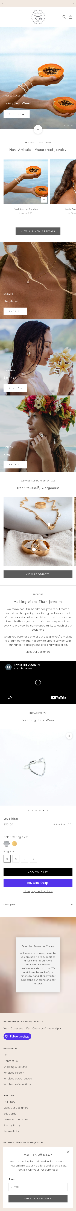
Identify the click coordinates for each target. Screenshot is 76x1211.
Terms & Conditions (16, 1119)
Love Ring (11, 818)
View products (38, 574)
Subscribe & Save (38, 1198)
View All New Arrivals (38, 231)
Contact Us (11, 1061)
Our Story (9, 1102)
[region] (38, 78)
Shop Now (17, 114)
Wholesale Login (14, 1072)
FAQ (6, 1055)
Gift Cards (10, 1113)
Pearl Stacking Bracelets (26, 209)
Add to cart (38, 872)
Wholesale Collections (17, 1084)
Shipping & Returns (15, 1067)
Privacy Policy (12, 1125)
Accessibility (11, 1131)
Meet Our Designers (38, 652)
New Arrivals (20, 149)
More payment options (38, 891)
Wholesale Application (18, 1078)
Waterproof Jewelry (50, 149)
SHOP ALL (15, 311)
